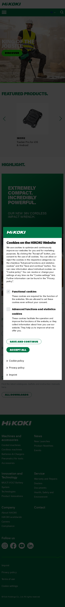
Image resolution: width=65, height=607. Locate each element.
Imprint (13, 375)
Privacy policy (16, 368)
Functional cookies (24, 291)
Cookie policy (16, 361)
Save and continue (24, 342)
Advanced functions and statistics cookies (34, 311)
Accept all (18, 350)
